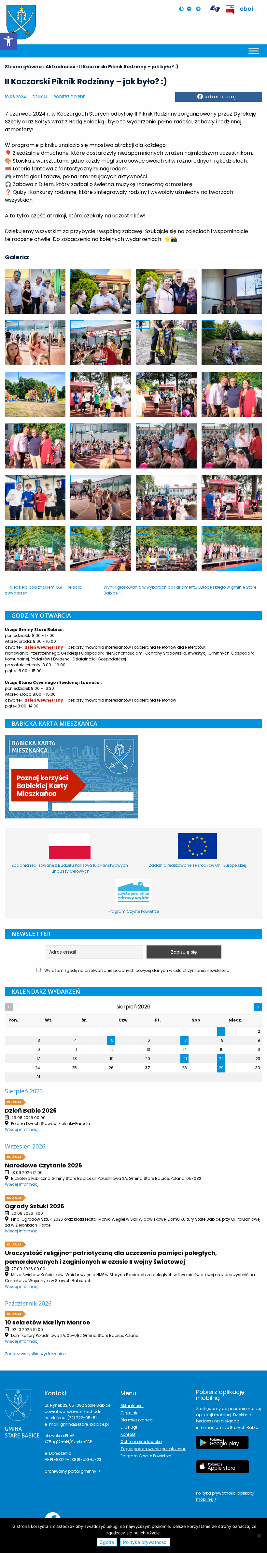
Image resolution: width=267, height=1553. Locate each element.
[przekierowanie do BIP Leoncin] (230, 9)
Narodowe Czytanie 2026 (43, 1165)
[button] (8, 41)
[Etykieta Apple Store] (222, 1470)
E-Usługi (128, 1427)
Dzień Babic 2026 (31, 1110)
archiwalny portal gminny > (72, 1471)
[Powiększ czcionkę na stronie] (200, 9)
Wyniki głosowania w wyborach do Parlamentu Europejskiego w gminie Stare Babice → (180, 590)
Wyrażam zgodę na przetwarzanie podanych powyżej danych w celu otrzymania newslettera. (137, 970)
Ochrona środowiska (141, 1441)
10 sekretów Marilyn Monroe (47, 1322)
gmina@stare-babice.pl (84, 1424)
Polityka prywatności (145, 1542)
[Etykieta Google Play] (222, 1445)
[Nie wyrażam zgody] (259, 1535)
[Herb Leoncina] (21, 22)
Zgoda (107, 1542)
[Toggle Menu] (253, 51)
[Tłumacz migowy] (214, 9)
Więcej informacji (22, 1129)
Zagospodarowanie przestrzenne (153, 1448)
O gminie (129, 1413)
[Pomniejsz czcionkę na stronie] (191, 9)
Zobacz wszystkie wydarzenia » (36, 1353)
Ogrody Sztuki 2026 (34, 1206)
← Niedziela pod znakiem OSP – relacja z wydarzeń (43, 590)
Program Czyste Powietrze (145, 1456)
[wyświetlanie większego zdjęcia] (12, 273)
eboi (246, 9)
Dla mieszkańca (136, 1420)
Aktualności (132, 1405)
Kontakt (127, 1434)
